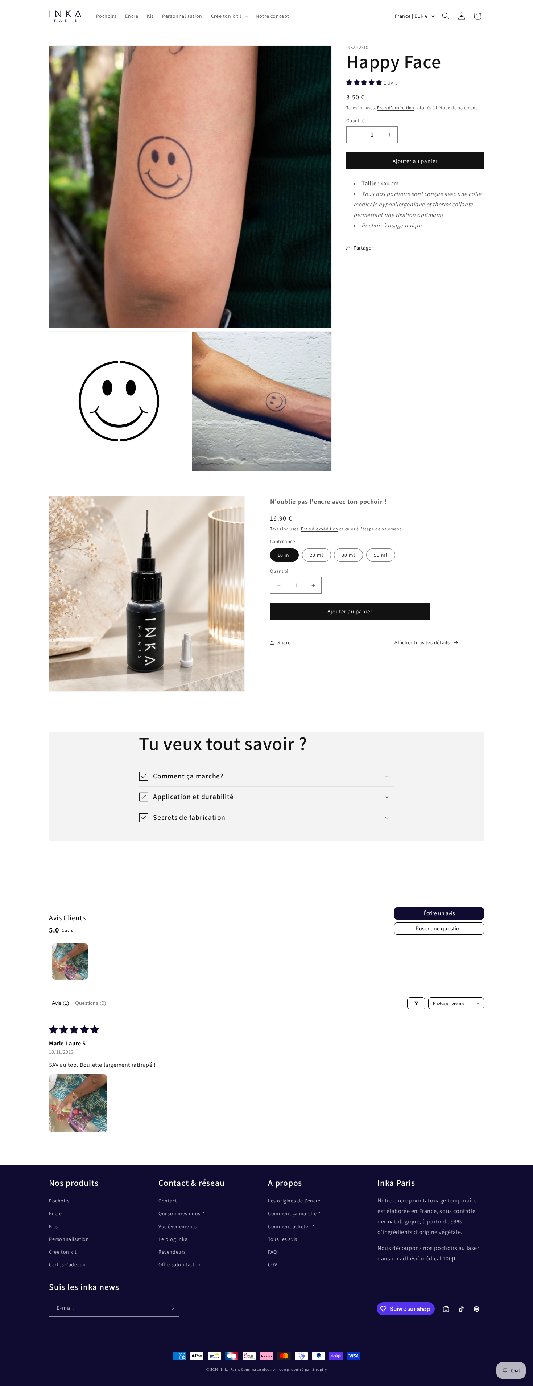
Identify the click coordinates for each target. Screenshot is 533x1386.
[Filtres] (416, 1003)
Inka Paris (230, 1369)
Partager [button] (363, 247)
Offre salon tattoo (179, 1264)
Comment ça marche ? (294, 1213)
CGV (272, 1264)
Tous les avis (282, 1239)
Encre (55, 1213)
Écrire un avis (439, 913)
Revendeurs (172, 1252)
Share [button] (284, 642)
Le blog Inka (172, 1239)
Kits (53, 1226)
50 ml (381, 555)
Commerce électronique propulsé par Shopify (284, 1369)
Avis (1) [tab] (60, 1003)
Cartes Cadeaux (67, 1264)
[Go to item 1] (70, 961)
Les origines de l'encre (294, 1200)
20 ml (316, 555)
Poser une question (439, 928)
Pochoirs (59, 1200)
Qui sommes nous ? (181, 1213)
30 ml (348, 555)
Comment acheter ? (291, 1226)
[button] (229, 16)
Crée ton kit (63, 1252)
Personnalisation (69, 1239)
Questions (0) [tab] (90, 1003)
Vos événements (177, 1226)
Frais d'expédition (395, 108)
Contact (167, 1200)
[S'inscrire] (171, 1308)
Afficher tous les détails (422, 642)
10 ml (284, 555)
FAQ (272, 1252)
